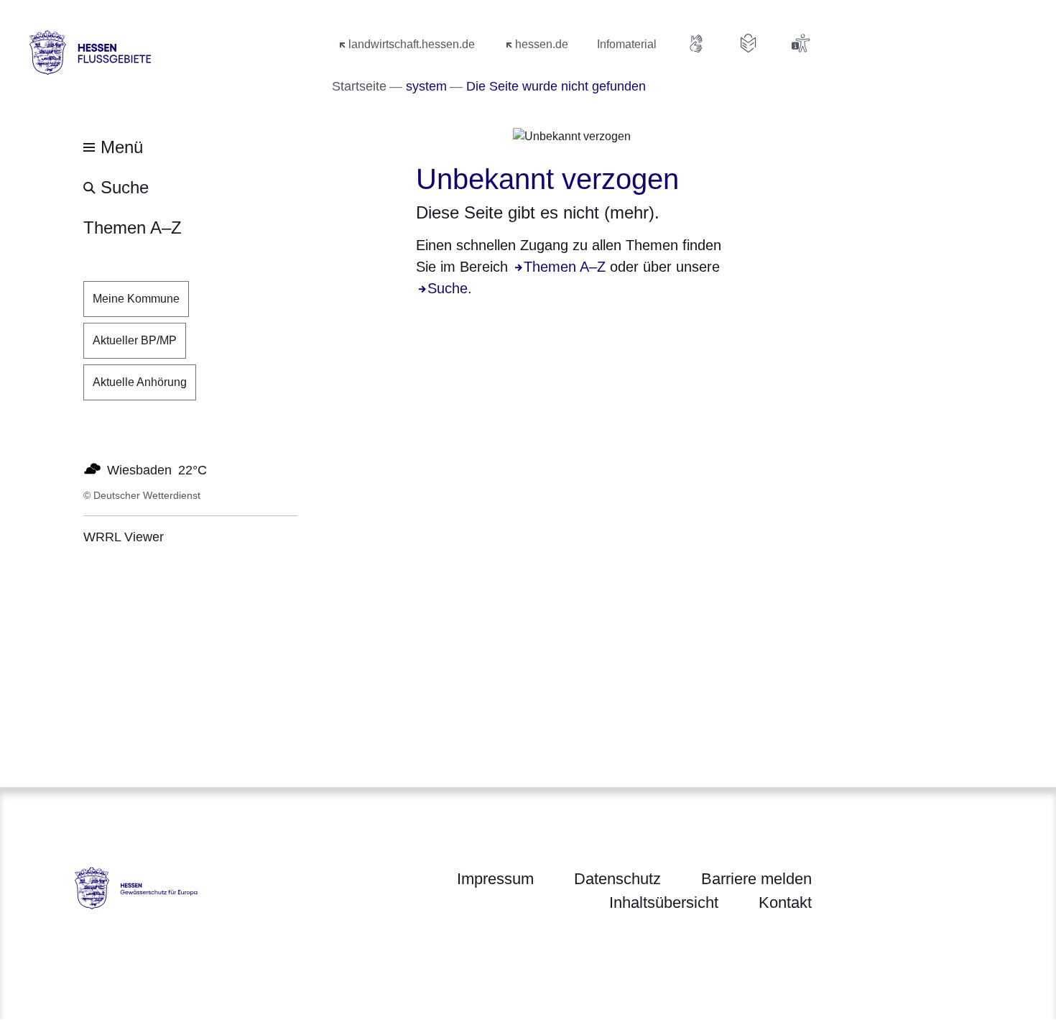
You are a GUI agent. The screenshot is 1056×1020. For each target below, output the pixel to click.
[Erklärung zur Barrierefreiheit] (800, 43)
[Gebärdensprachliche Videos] (696, 43)
